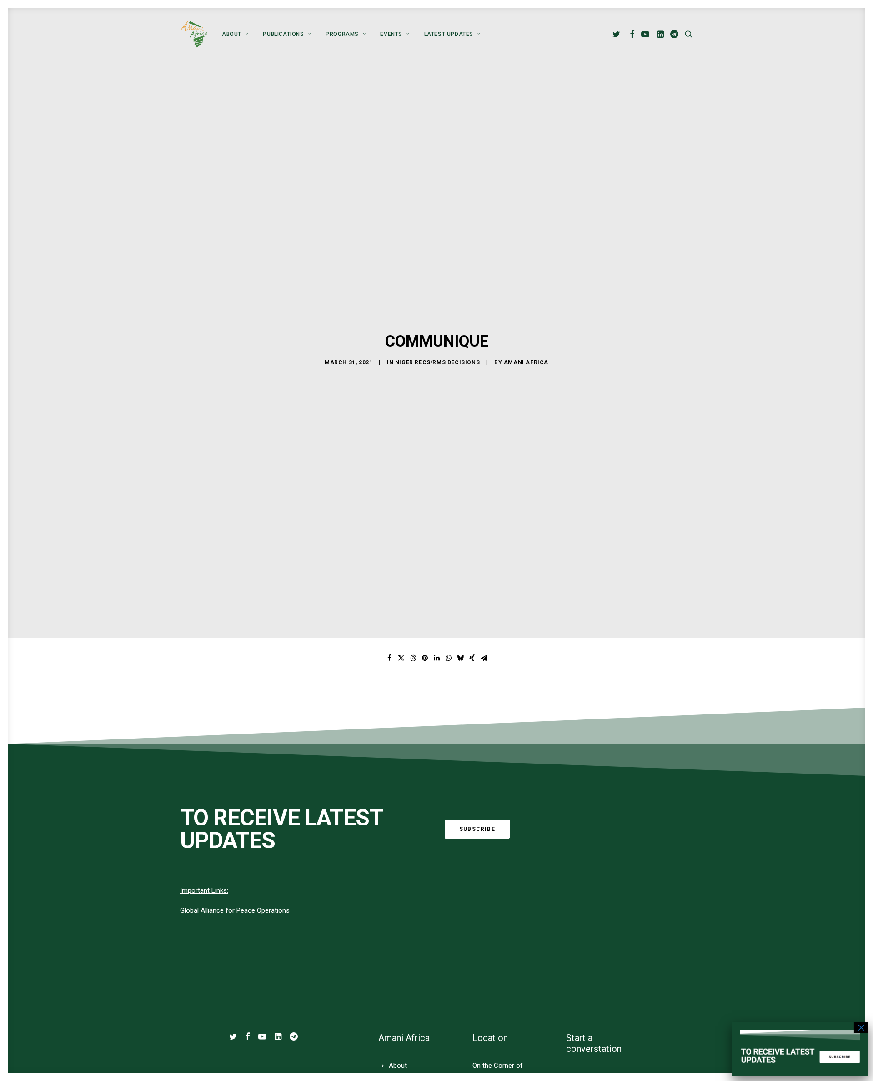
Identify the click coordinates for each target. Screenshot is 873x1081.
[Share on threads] (412, 658)
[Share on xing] (472, 658)
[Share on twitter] (401, 658)
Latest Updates (448, 34)
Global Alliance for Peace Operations (235, 910)
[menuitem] (235, 34)
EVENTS (391, 34)
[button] (617, 34)
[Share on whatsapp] (448, 658)
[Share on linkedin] (436, 658)
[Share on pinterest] (424, 658)
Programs (342, 34)
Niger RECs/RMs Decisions (437, 362)
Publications (283, 34)
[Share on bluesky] (460, 658)
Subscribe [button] (477, 829)
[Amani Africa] (193, 34)
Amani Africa (526, 362)
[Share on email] (483, 658)
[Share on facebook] (389, 658)
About (231, 34)
